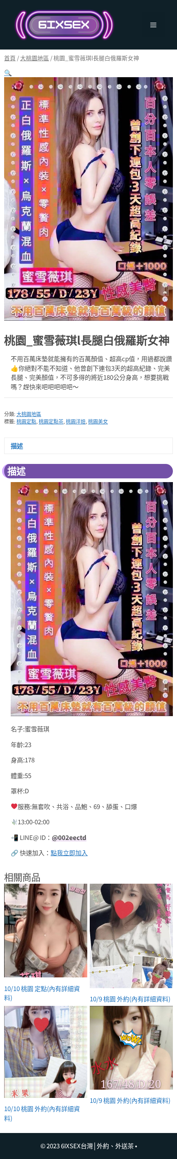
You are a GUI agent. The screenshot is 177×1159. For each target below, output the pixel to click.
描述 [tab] (17, 445)
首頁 (10, 58)
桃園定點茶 (51, 421)
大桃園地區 (34, 58)
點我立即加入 (69, 852)
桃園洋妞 (76, 421)
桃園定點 (26, 421)
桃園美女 (98, 421)
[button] (8, 72)
